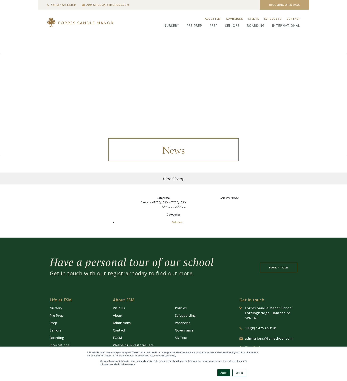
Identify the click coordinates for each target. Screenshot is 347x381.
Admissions (234, 18)
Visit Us (119, 308)
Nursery (171, 25)
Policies (181, 308)
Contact (293, 18)
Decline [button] (239, 372)
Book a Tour (278, 267)
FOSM (117, 337)
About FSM (213, 18)
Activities (177, 222)
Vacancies (182, 323)
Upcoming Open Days (284, 5)
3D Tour (181, 337)
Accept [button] (223, 372)
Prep (213, 25)
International (286, 25)
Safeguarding (185, 315)
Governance (184, 330)
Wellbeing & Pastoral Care (133, 345)
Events (253, 18)
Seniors (232, 25)
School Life (272, 18)
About (118, 315)
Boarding (256, 25)
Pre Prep (194, 25)
